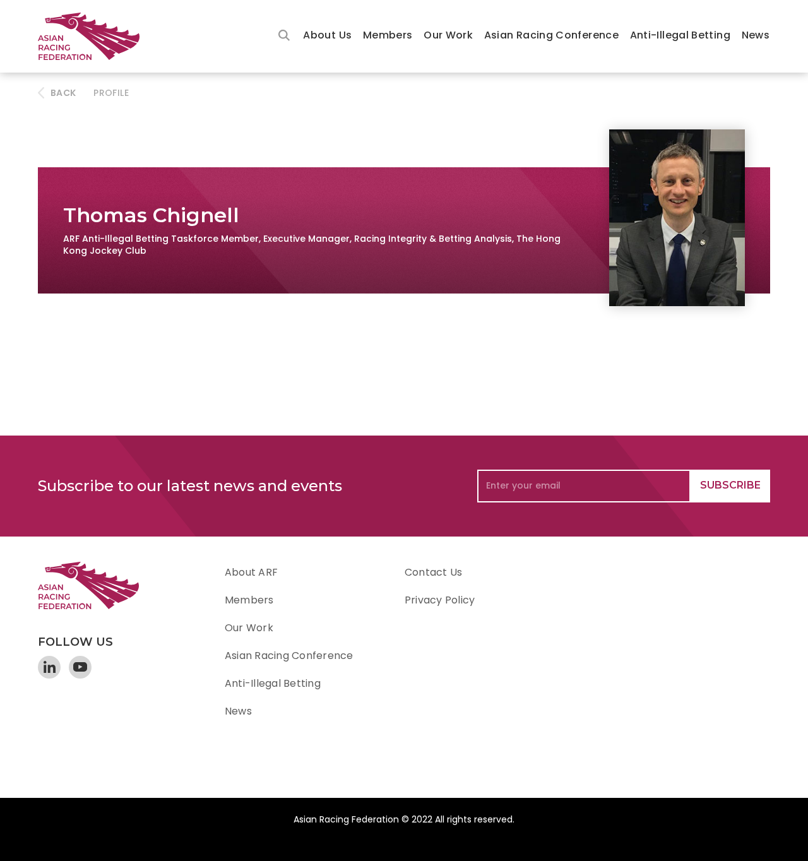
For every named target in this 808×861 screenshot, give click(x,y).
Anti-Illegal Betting (680, 35)
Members (388, 35)
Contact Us (433, 572)
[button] (327, 36)
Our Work (448, 35)
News (755, 35)
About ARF (251, 572)
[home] (95, 36)
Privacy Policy (440, 600)
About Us (327, 35)
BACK (63, 92)
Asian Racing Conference (551, 35)
